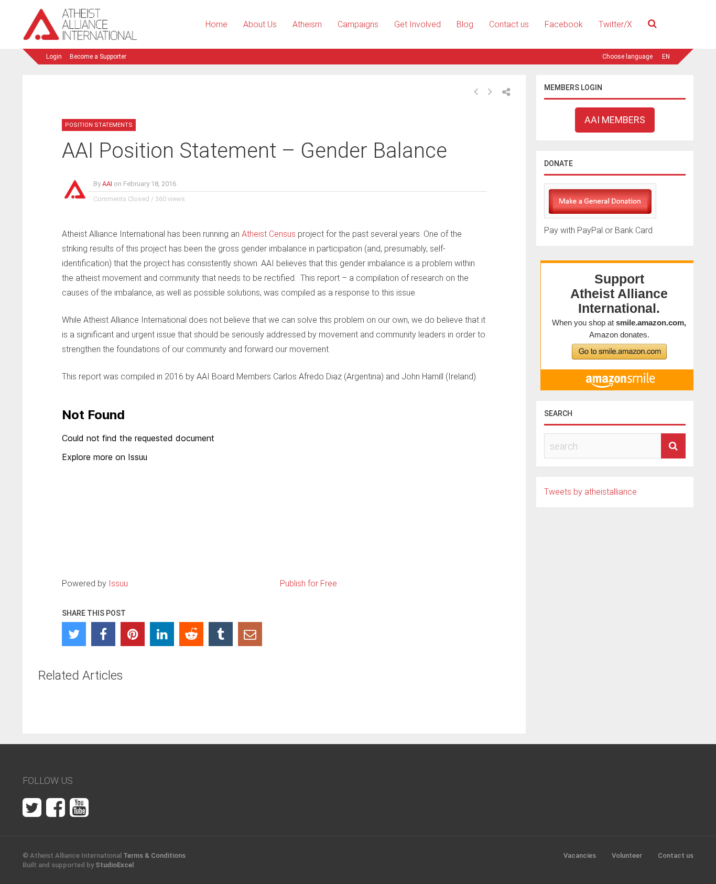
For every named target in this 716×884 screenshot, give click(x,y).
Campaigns (358, 24)
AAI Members (614, 119)
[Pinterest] (133, 634)
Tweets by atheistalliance (590, 492)
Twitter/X (615, 24)
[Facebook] (103, 634)
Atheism (307, 24)
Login (54, 56)
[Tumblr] (221, 634)
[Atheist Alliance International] (80, 38)
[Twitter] (74, 634)
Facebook (564, 24)
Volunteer (627, 855)
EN (666, 56)
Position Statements (99, 125)
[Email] (250, 634)
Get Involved (417, 24)
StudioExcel (114, 865)
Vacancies (579, 855)
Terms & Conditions (154, 855)
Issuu (118, 583)
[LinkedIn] (162, 634)
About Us (260, 24)
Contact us (509, 24)
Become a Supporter (98, 56)
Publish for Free (308, 583)
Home (216, 24)
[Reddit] (191, 634)
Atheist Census (269, 234)
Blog (465, 24)
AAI (107, 184)
